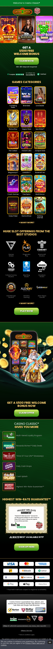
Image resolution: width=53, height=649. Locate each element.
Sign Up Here (26, 546)
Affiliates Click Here (26, 630)
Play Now (13, 97)
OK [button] (50, 642)
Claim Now (26, 60)
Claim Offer (26, 412)
